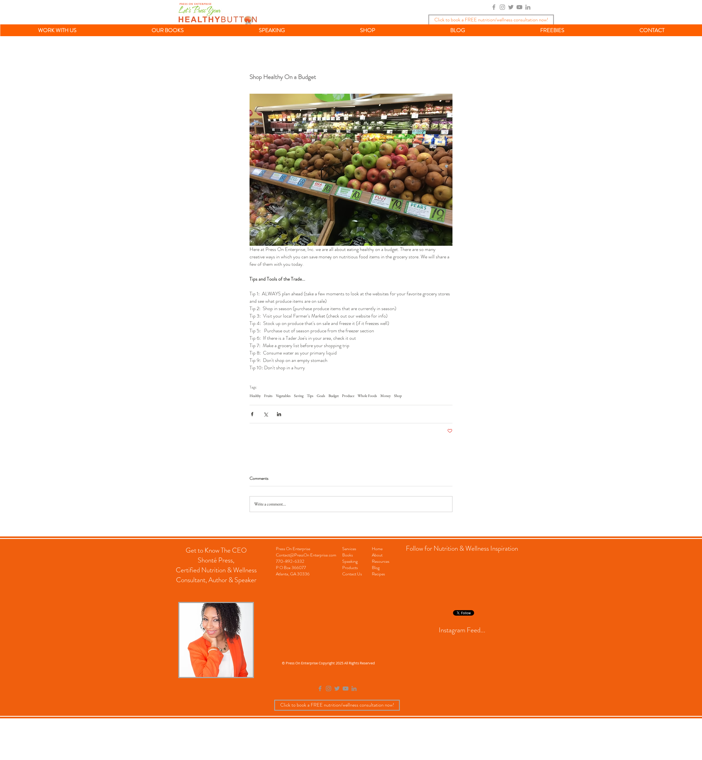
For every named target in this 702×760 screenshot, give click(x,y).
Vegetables (283, 395)
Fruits (268, 395)
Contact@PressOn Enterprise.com (306, 555)
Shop (398, 395)
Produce (348, 395)
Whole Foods (367, 395)
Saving (299, 395)
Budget (334, 395)
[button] (57, 30)
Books (347, 555)
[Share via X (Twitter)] (265, 414)
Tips (310, 395)
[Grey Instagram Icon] (502, 7)
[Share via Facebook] (252, 414)
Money (385, 395)
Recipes (378, 574)
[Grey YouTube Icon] (519, 7)
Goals (321, 395)
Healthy (255, 395)
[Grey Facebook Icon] (493, 7)
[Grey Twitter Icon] (510, 7)
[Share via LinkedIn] (279, 414)
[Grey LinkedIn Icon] (527, 7)
